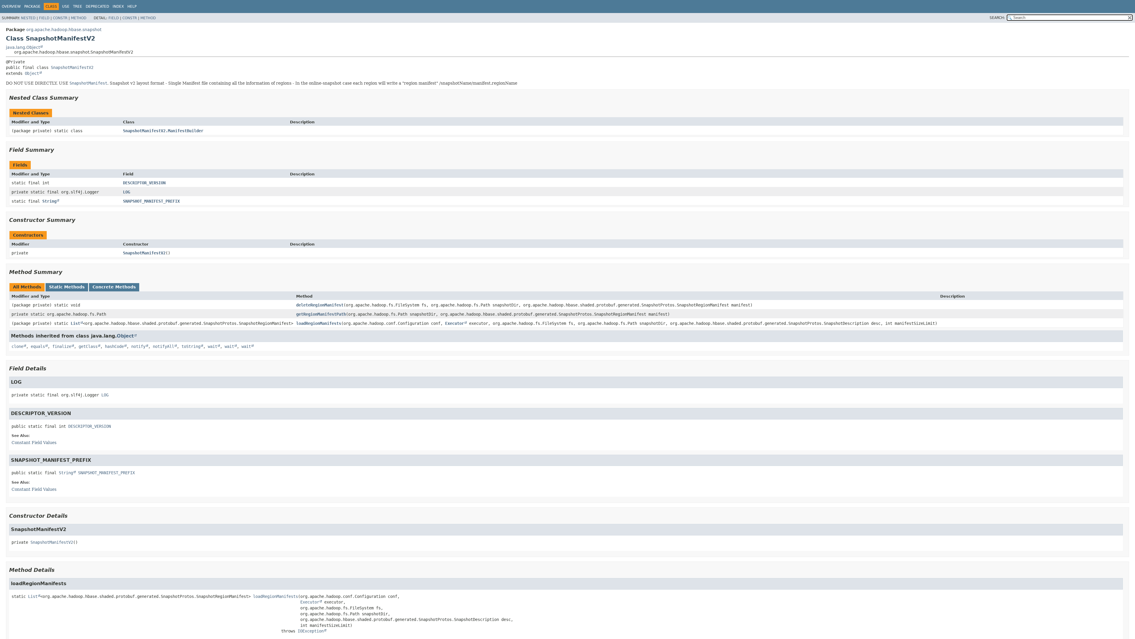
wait (212, 346)
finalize (61, 346)
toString (190, 346)
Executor (454, 323)
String (49, 201)
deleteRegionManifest (319, 305)
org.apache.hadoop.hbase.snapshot (63, 29)
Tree (77, 6)
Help (132, 6)
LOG (126, 192)
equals (38, 346)
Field (44, 18)
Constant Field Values (34, 442)
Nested (28, 18)
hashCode (114, 346)
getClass (88, 346)
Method (78, 18)
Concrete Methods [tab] (114, 287)
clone (17, 346)
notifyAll (163, 346)
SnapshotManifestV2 (72, 67)
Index (118, 6)
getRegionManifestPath (321, 314)
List (75, 323)
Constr (60, 18)
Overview (11, 6)
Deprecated (97, 6)
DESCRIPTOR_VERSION (144, 182)
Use (65, 6)
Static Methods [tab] (67, 287)
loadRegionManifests (318, 323)
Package (32, 6)
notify (138, 346)
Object (32, 73)
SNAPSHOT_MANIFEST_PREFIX (151, 201)
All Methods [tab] (27, 287)
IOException (311, 631)
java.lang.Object (23, 47)
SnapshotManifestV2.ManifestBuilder (163, 130)
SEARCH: (997, 18)
